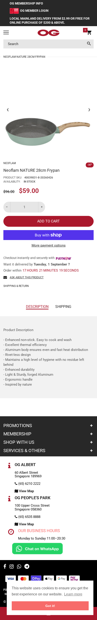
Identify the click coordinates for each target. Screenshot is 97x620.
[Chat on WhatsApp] (37, 548)
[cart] (89, 33)
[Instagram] (11, 567)
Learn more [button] (73, 594)
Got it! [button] (50, 606)
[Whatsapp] (19, 567)
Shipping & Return (16, 286)
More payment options (49, 245)
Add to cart (48, 221)
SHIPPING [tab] (63, 306)
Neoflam (9, 163)
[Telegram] (26, 567)
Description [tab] (37, 306)
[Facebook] (4, 567)
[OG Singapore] (48, 33)
